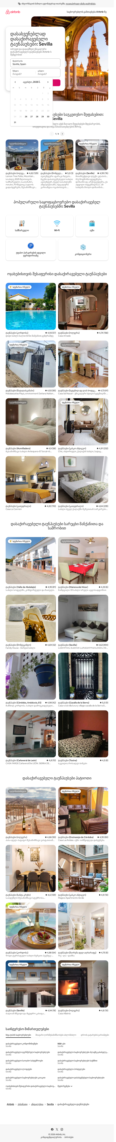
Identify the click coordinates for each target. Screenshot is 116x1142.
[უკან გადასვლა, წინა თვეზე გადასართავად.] (15, 82)
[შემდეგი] (62, 134)
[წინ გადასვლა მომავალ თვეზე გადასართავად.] (48, 82)
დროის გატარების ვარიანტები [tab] (95, 1035)
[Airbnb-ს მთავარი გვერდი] (13, 11)
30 (48, 116)
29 (42, 116)
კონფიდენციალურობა (51, 1137)
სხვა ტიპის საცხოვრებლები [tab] (18, 1035)
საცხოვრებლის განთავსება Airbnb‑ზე (87, 11)
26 (26, 116)
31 (15, 122)
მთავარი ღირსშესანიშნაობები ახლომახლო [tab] (56, 1035)
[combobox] (35, 64)
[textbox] (23, 74)
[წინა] (52, 134)
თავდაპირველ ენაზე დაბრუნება (80, 3)
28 (37, 116)
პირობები (68, 1137)
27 (31, 116)
